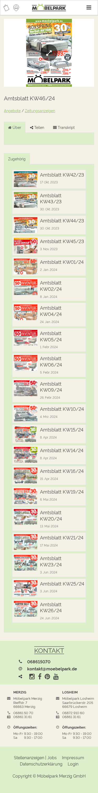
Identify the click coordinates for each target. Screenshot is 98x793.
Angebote (12, 110)
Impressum (73, 757)
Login (73, 764)
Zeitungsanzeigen (40, 110)
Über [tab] (16, 127)
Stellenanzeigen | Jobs (35, 757)
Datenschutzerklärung (41, 764)
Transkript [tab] (66, 127)
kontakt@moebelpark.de (52, 668)
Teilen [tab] (38, 127)
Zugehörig (17, 158)
